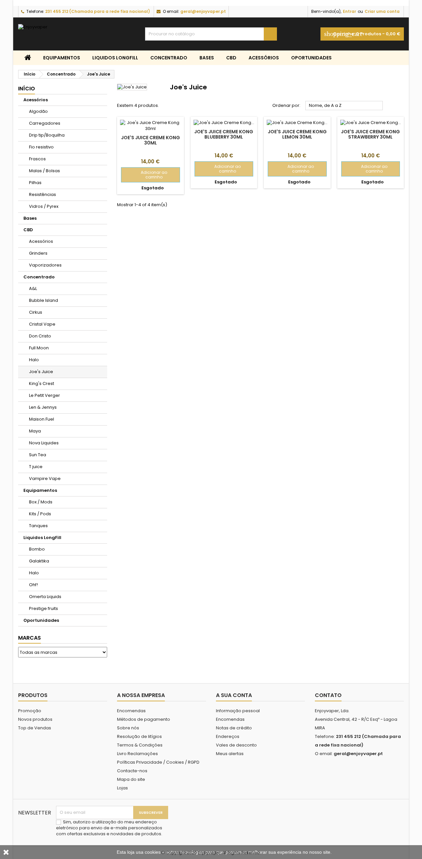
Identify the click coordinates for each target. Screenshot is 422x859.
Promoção (29, 711)
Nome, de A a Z (344, 106)
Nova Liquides (44, 443)
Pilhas (35, 182)
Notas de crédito (234, 728)
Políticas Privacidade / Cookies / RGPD (158, 762)
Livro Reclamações (137, 753)
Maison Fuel (41, 419)
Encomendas (131, 711)
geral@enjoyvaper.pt (203, 11)
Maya (35, 431)
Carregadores (44, 123)
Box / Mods (40, 502)
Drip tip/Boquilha (47, 135)
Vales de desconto (236, 745)
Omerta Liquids (45, 596)
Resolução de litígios (139, 736)
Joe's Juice (41, 371)
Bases (206, 57)
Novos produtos (35, 719)
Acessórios (264, 57)
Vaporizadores (45, 265)
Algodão (38, 111)
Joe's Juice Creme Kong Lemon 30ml (297, 134)
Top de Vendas (34, 728)
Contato (328, 695)
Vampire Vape (45, 478)
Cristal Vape (42, 324)
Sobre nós (128, 728)
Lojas (122, 788)
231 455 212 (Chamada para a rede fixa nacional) (97, 11)
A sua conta (234, 695)
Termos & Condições (140, 745)
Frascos (37, 159)
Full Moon (39, 348)
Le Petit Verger (44, 395)
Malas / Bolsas (44, 171)
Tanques (38, 526)
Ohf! (33, 585)
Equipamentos (61, 57)
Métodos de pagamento (143, 719)
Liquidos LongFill (115, 57)
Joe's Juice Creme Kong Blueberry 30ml (223, 134)
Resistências (42, 194)
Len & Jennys (43, 407)
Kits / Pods (40, 514)
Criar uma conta (382, 11)
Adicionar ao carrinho (146, 175)
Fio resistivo (41, 147)
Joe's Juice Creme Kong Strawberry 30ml (370, 134)
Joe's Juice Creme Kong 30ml (150, 140)
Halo (34, 360)
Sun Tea (37, 455)
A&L (33, 288)
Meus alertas (230, 753)
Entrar (349, 11)
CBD (231, 57)
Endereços (227, 736)
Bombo (37, 549)
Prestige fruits (43, 608)
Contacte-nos (132, 771)
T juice (36, 466)
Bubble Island (43, 300)
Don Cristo (40, 336)
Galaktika (39, 561)
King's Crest (41, 383)
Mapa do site (131, 779)
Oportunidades (311, 57)
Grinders (38, 253)
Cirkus (35, 312)
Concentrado (168, 57)
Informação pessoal (238, 711)
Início (26, 88)
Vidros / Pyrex (43, 206)
